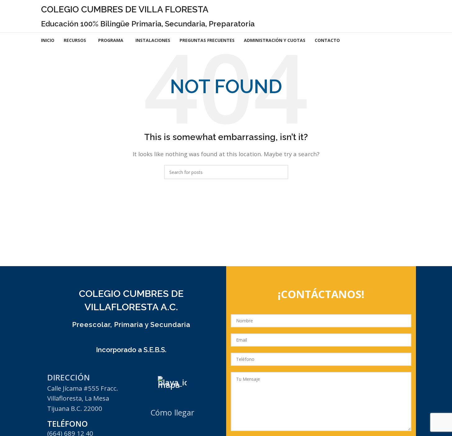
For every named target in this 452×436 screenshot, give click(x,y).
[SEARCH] (281, 172)
